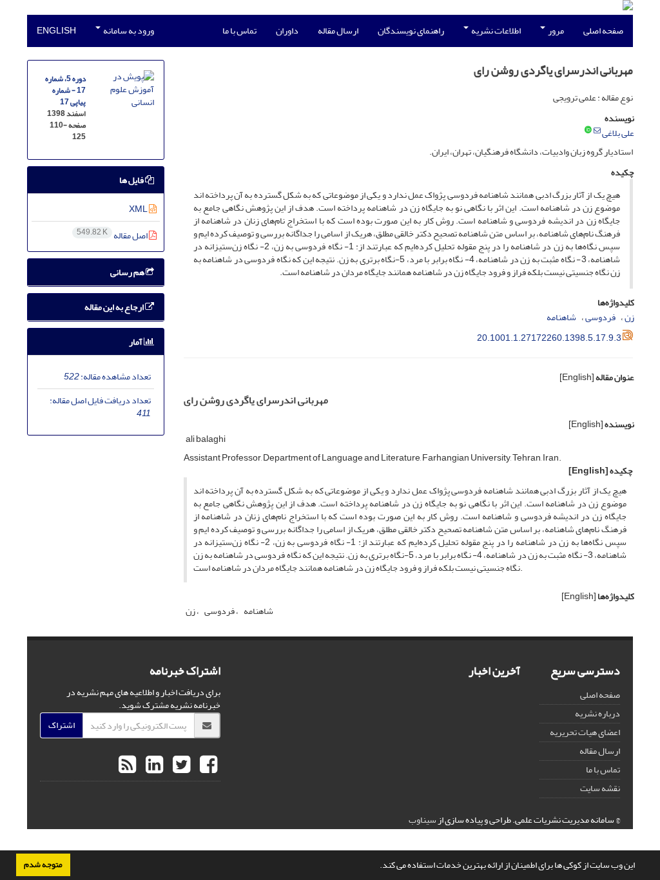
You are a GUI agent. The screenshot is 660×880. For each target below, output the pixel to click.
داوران (287, 30)
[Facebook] (206, 765)
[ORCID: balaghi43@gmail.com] (588, 130)
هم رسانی (128, 272)
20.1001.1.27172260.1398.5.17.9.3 (549, 338)
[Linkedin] (152, 765)
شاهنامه (561, 317)
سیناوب (422, 819)
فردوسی (600, 317)
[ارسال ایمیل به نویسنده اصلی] (597, 130)
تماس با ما (239, 30)
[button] (376, 866)
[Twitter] (179, 765)
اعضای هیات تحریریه (585, 732)
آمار (136, 341)
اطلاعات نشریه (495, 30)
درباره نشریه (597, 713)
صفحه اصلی (603, 30)
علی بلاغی (618, 133)
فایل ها (132, 180)
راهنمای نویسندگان (411, 30)
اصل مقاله (113, 235)
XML (139, 209)
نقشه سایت (600, 788)
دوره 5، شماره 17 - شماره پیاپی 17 (65, 91)
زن (629, 317)
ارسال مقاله (338, 30)
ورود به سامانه (128, 30)
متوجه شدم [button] (43, 864)
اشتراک (61, 725)
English (56, 30)
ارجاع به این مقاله (114, 307)
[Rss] (127, 765)
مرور (555, 30)
